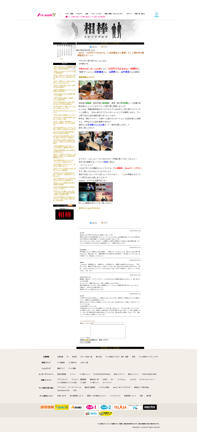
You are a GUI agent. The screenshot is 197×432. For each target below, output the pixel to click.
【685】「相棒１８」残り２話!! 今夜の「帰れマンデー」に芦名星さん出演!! (64, 77)
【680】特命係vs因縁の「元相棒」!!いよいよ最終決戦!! (64, 98)
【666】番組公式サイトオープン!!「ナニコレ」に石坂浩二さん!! (63, 161)
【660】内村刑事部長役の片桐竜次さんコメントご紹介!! (64, 187)
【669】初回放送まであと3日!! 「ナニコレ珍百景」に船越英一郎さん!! (64, 146)
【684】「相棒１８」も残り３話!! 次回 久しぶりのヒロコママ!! (64, 82)
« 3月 (61, 58)
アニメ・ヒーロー (96, 14)
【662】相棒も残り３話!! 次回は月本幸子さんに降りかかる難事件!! (64, 179)
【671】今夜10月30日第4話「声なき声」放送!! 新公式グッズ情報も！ (64, 136)
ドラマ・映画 (69, 14)
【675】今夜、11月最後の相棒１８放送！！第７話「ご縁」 (64, 118)
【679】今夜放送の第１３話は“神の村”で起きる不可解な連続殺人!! (64, 103)
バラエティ (79, 14)
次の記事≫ (116, 43)
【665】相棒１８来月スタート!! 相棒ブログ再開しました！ (64, 165)
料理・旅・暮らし (140, 14)
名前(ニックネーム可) (86, 323)
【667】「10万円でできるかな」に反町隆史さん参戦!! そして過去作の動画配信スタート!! (64, 155)
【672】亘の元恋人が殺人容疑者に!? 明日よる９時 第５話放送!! (64, 132)
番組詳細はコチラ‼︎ (87, 77)
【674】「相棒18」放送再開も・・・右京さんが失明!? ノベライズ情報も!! (64, 123)
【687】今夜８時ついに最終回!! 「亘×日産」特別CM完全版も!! (64, 67)
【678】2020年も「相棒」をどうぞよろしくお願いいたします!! (64, 107)
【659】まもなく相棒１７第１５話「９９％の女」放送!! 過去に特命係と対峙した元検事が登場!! (64, 192)
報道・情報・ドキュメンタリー (114, 14)
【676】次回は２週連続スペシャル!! (64, 115)
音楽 (86, 14)
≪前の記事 (103, 43)
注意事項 (86, 340)
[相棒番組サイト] (64, 219)
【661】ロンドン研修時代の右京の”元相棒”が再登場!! (64, 183)
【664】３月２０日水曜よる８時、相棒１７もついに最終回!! (64, 169)
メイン (110, 43)
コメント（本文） (85, 338)
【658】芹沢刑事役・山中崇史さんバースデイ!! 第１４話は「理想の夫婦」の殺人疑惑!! (64, 198)
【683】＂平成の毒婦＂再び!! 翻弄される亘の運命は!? (64, 86)
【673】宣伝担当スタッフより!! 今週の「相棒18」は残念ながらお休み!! (64, 128)
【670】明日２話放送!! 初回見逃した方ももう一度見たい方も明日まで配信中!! (64, 141)
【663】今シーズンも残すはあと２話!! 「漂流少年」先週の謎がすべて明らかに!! (64, 174)
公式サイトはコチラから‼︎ (89, 208)
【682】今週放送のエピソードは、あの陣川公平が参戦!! (64, 90)
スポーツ (129, 14)
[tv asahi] (47, 14)
